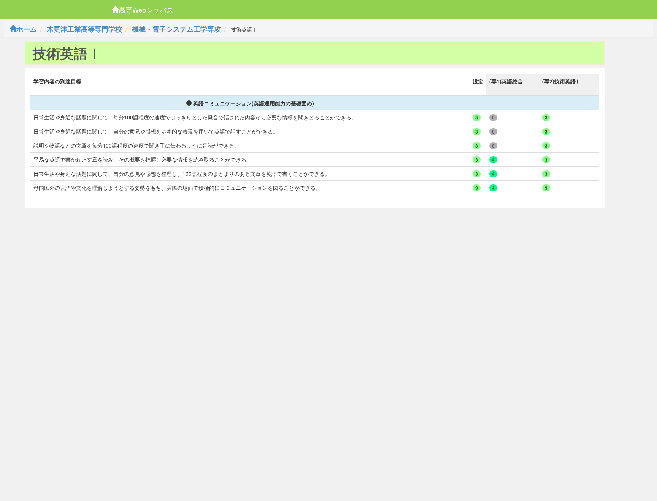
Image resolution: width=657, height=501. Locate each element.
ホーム (26, 29)
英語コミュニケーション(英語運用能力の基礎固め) (253, 103)
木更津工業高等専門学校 (84, 29)
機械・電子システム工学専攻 (176, 29)
